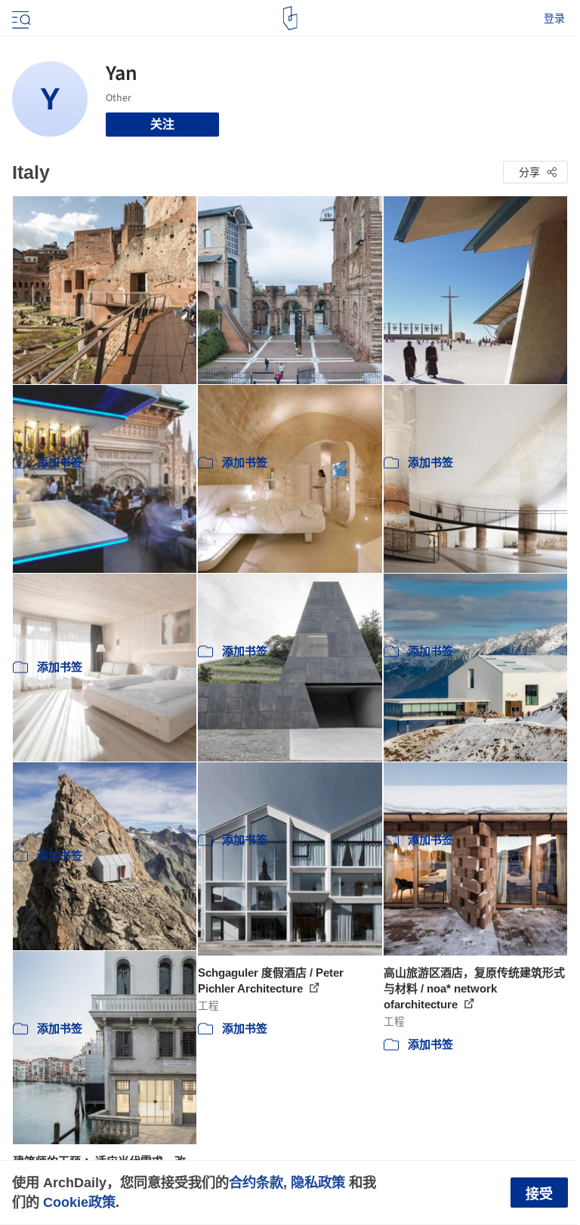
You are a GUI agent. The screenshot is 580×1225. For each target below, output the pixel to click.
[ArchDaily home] (290, 18)
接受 (539, 1194)
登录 (554, 18)
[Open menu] (19, 18)
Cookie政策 (79, 1202)
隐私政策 (318, 1182)
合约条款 (256, 1182)
